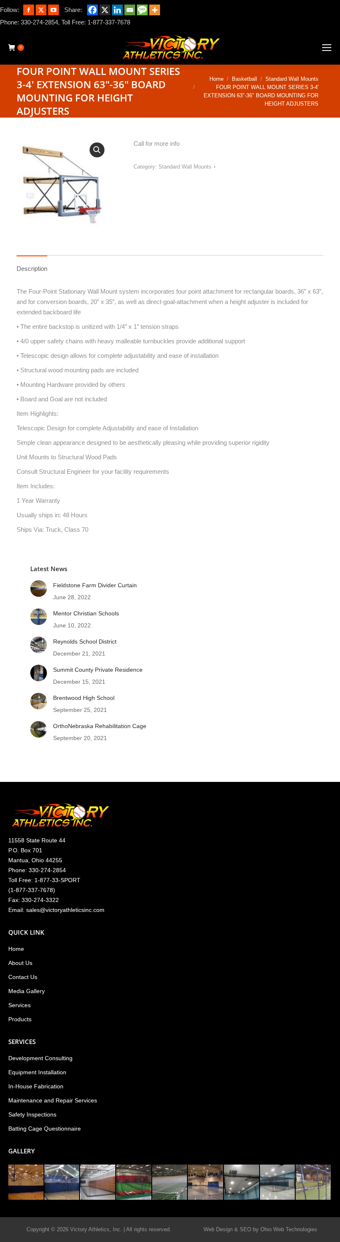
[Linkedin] (117, 10)
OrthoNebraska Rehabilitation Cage (99, 726)
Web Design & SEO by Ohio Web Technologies (260, 1229)
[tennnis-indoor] (314, 1183)
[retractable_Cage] (206, 1183)
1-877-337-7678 (108, 22)
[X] (105, 10)
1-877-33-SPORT (57, 880)
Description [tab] (32, 268)
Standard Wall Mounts (184, 167)
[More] (154, 10)
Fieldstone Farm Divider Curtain (95, 585)
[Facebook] (92, 10)
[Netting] (170, 1183)
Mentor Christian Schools (86, 613)
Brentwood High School (83, 698)
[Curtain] (26, 1183)
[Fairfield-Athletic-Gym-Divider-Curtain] (62, 1183)
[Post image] (38, 588)
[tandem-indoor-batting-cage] (278, 1183)
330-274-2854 (39, 22)
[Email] (129, 10)
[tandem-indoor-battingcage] (242, 1183)
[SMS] (142, 10)
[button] (97, 149)
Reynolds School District (85, 641)
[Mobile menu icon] (327, 48)
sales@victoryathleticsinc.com (65, 910)
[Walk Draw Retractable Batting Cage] (134, 1183)
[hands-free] (98, 1183)
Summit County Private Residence (98, 669)
